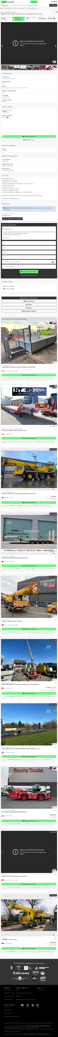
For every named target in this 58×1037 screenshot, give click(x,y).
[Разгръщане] (29, 382)
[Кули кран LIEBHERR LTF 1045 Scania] (29, 915)
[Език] (54, 1)
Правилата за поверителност (29, 1034)
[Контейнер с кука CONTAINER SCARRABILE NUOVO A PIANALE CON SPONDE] (29, 343)
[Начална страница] (1, 8)
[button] (56, 1)
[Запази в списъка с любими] (54, 12)
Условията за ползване (42, 1034)
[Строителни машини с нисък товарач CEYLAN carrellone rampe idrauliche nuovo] (29, 406)
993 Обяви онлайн (6, 215)
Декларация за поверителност (29, 275)
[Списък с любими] (52, 1)
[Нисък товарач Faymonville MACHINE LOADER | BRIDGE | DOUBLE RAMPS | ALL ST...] (29, 724)
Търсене (53, 5)
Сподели (29, 307)
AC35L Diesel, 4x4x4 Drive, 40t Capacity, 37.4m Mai (14, 87)
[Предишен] (2, 46)
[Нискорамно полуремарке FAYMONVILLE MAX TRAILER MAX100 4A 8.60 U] (29, 534)
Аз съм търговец (9, 266)
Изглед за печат (29, 301)
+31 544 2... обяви (9, 286)
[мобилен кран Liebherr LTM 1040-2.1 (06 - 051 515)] (29, 597)
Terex (3, 83)
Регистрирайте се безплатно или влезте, (23, 208)
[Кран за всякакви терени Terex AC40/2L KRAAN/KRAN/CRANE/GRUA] (29, 788)
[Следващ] (55, 46)
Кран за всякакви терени (9, 78)
